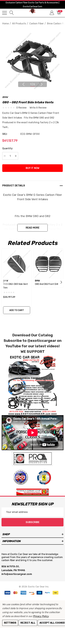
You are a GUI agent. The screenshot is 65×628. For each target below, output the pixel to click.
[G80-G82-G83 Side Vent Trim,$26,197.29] (17, 264)
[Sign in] (51, 13)
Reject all (27, 622)
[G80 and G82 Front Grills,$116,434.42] (48, 264)
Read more (32, 227)
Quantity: (7, 148)
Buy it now (32, 168)
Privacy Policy (41, 616)
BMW (5, 97)
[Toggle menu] (4, 12)
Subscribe (32, 522)
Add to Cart (16, 310)
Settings (10, 622)
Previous (23, 84)
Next (41, 84)
